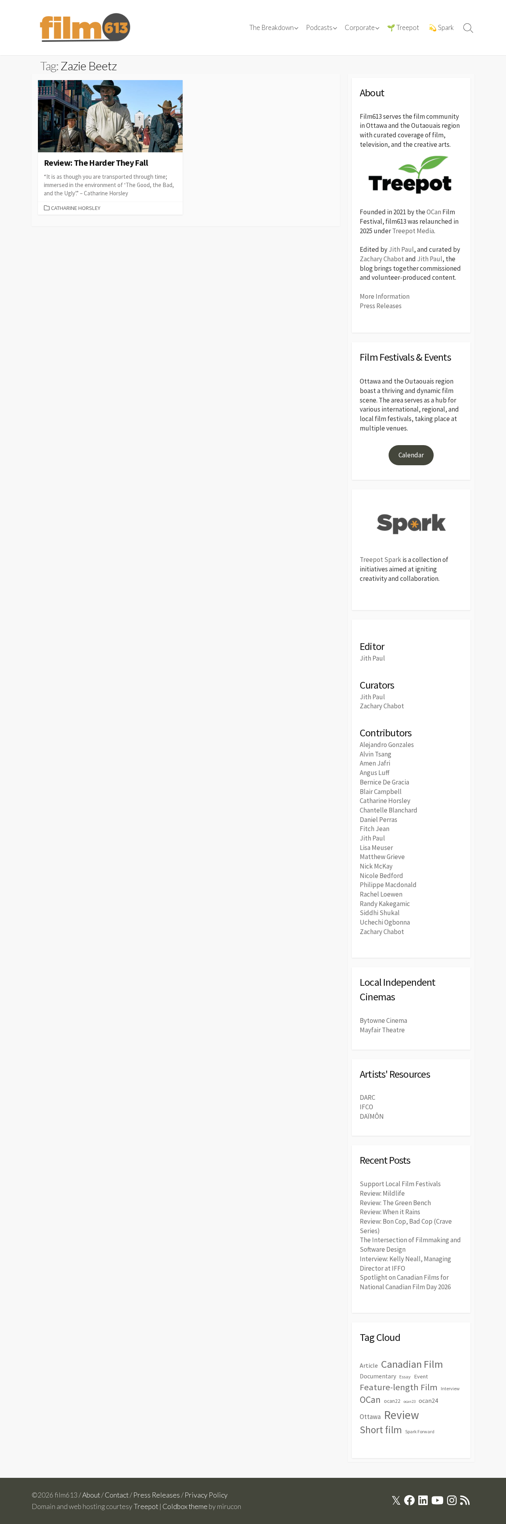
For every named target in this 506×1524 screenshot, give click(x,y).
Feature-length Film (399, 1387)
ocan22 (392, 1401)
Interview (450, 1388)
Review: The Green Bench (395, 1202)
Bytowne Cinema (383, 1020)
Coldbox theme (185, 1506)
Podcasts (319, 28)
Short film (381, 1429)
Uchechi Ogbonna (385, 922)
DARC (367, 1097)
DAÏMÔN (372, 1116)
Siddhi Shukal (380, 912)
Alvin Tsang (375, 754)
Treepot (146, 1506)
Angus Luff (374, 772)
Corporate (360, 28)
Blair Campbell (381, 791)
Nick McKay (376, 866)
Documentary (378, 1376)
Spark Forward (419, 1431)
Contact (116, 1495)
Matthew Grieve (382, 856)
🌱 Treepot (403, 28)
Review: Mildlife (382, 1193)
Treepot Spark (380, 559)
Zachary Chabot (382, 259)
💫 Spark (441, 28)
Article (369, 1365)
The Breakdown (271, 28)
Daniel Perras (378, 819)
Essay (405, 1377)
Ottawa (370, 1416)
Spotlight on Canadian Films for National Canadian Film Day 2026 (405, 1282)
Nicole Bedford (381, 875)
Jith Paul (401, 249)
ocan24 (428, 1400)
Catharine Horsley (75, 208)
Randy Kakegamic (385, 903)
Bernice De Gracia (384, 782)
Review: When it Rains (390, 1212)
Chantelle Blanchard (388, 810)
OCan (434, 212)
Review (401, 1415)
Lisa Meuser (376, 847)
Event (421, 1376)
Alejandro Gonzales (387, 744)
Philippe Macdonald (388, 884)
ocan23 (409, 1401)
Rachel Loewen (381, 894)
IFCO (366, 1107)
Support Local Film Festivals (400, 1184)
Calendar (411, 455)
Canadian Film (412, 1363)
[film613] (85, 27)
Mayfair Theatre (382, 1030)
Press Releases (381, 305)
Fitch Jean (374, 828)
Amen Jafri (375, 763)
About (91, 1495)
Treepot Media (413, 231)
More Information (385, 296)
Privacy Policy (206, 1495)
